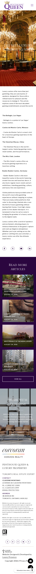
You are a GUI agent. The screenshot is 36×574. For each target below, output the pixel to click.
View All (18, 379)
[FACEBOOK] (7, 542)
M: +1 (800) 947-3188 (10, 485)
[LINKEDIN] (13, 542)
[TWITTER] (29, 542)
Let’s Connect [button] (18, 432)
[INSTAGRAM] (18, 542)
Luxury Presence (9, 557)
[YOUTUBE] (23, 542)
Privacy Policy (25, 561)
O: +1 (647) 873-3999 (10, 487)
